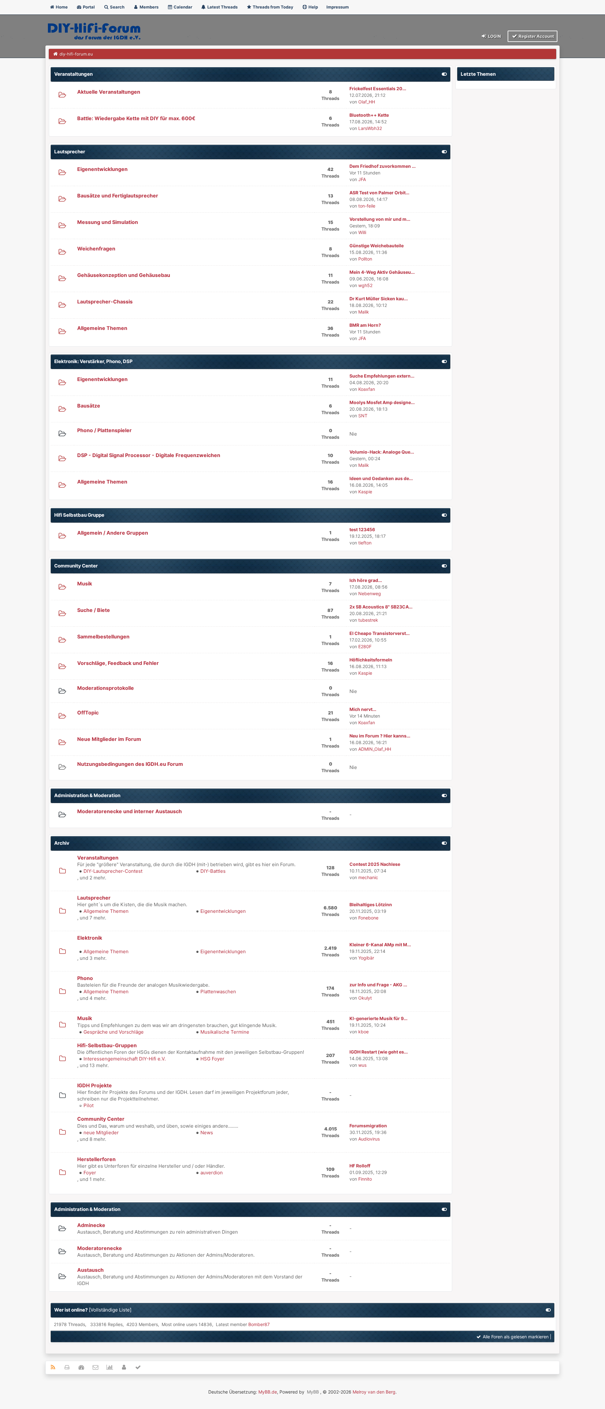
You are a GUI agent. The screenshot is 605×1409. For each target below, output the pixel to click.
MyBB (313, 1391)
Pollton (365, 258)
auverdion (211, 1173)
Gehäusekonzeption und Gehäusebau (123, 275)
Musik (84, 583)
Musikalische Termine (224, 1032)
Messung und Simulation (107, 222)
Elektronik (89, 938)
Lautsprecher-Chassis (105, 301)
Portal (88, 6)
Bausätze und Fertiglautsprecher (117, 195)
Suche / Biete (93, 610)
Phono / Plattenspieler (104, 430)
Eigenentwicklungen (102, 169)
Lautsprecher (69, 152)
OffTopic (88, 712)
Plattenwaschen (218, 992)
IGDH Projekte (94, 1085)
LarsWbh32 (370, 128)
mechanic (368, 877)
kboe (363, 1031)
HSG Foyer (212, 1059)
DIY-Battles (213, 871)
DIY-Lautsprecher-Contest (113, 871)
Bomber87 (259, 1324)
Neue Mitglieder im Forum (109, 739)
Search (116, 6)
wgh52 (365, 285)
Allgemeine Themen (102, 328)
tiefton (365, 542)
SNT (362, 415)
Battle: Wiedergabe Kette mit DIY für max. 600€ (136, 118)
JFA (362, 179)
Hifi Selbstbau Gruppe (79, 515)
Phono (85, 978)
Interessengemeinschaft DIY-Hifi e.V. (125, 1059)
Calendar (182, 6)
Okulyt (365, 998)
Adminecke (91, 1225)
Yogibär (366, 957)
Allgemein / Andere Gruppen (112, 533)
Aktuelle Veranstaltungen (108, 92)
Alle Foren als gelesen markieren (515, 1336)
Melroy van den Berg (374, 1391)
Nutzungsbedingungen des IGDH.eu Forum (130, 764)
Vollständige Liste (110, 1310)
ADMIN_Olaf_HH (374, 749)
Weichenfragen (96, 248)
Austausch (90, 1270)
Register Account (536, 36)
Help (313, 6)
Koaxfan (366, 389)
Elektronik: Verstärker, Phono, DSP (93, 361)
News (206, 1133)
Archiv (61, 843)
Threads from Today (272, 6)
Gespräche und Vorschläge (114, 1032)
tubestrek (368, 620)
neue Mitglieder (101, 1133)
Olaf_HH (366, 101)
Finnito (365, 1179)
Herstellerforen (96, 1159)
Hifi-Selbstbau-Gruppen (107, 1045)
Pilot (89, 1105)
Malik (363, 311)
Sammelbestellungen (103, 636)
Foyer (90, 1173)
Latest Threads (222, 6)
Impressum (337, 6)
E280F (365, 646)
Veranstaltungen (73, 74)
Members (148, 6)
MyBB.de (267, 1391)
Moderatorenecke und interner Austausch (129, 811)
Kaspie (365, 491)
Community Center (76, 566)
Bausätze (88, 405)
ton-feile (366, 205)
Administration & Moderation (87, 795)
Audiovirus (369, 1139)
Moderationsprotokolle (105, 688)
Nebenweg (369, 593)
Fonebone (368, 917)
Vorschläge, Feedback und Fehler (118, 663)
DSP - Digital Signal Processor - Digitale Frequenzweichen (148, 455)
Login (494, 36)
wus (362, 1065)
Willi (362, 232)
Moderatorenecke (99, 1248)
